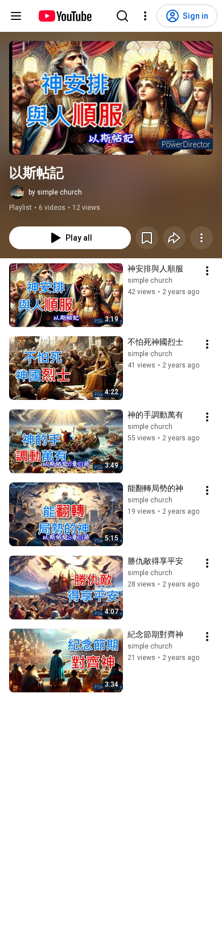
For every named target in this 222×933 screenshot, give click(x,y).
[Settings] (145, 16)
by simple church (55, 192)
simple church (150, 280)
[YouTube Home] (65, 16)
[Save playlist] (146, 237)
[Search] (122, 16)
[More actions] (201, 237)
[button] (111, 98)
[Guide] (16, 16)
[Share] (174, 237)
